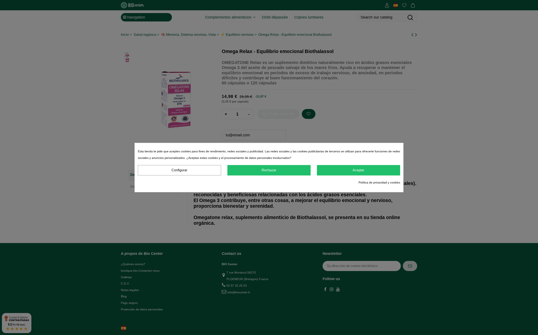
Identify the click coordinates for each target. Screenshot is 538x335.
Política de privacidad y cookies (379, 182)
